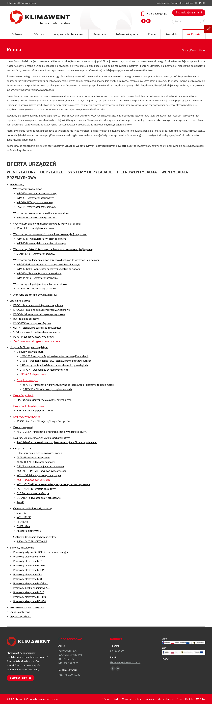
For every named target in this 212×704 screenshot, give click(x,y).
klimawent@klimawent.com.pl (21, 3)
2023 (164, 648)
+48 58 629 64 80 (156, 13)
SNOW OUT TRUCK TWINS (32, 541)
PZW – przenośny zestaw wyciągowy (33, 336)
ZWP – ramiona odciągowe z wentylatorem (36, 341)
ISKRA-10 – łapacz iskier (33, 374)
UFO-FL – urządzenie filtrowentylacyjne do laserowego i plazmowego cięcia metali (68, 384)
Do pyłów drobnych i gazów (28, 405)
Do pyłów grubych (23, 395)
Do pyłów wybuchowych (26, 416)
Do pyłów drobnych (27, 380)
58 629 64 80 (117, 650)
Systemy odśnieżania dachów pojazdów (34, 536)
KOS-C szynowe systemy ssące (34, 479)
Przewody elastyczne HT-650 (29, 601)
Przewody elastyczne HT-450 (29, 596)
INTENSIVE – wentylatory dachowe (36, 288)
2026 (164, 638)
